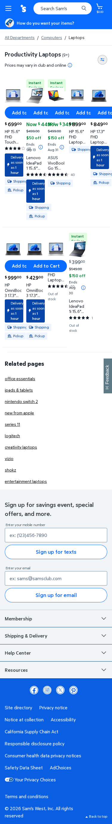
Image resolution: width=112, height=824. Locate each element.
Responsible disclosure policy (35, 743)
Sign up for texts (56, 552)
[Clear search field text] (76, 8)
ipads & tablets (19, 390)
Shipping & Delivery (26, 635)
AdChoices (60, 767)
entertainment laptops (26, 481)
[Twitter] (60, 690)
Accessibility (63, 719)
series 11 (12, 424)
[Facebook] (34, 690)
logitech (12, 435)
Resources (16, 670)
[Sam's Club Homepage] (24, 8)
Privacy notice (53, 707)
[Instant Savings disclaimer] (40, 147)
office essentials (20, 378)
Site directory (18, 707)
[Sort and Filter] (102, 60)
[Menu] (9, 8)
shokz (10, 470)
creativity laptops (21, 447)
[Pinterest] (73, 690)
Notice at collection (24, 719)
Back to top (98, 816)
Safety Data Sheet (24, 767)
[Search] (84, 8)
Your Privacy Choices (35, 779)
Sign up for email (56, 595)
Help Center (18, 653)
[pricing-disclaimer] (69, 65)
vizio (9, 458)
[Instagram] (47, 690)
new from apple (19, 413)
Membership (18, 618)
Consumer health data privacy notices (43, 755)
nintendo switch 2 (21, 401)
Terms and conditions (26, 796)
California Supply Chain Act (31, 731)
